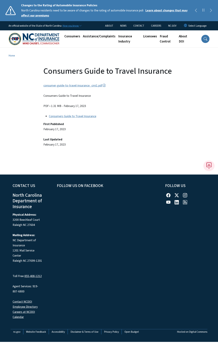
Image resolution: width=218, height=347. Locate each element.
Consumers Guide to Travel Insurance (72, 116)
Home (12, 55)
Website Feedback (36, 332)
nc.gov (16, 332)
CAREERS (156, 26)
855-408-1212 (33, 276)
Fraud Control (165, 39)
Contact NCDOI (22, 302)
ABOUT (109, 26)
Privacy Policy (111, 332)
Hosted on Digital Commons (192, 332)
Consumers (72, 36)
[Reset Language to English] (185, 25)
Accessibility (58, 332)
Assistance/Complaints (99, 36)
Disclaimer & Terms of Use (84, 332)
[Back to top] (209, 166)
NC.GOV (172, 26)
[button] (205, 39)
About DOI (183, 39)
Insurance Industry (125, 39)
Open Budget (131, 332)
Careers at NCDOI (24, 312)
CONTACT (138, 26)
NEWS (123, 26)
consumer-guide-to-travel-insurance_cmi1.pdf (73, 85)
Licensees (150, 36)
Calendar (18, 317)
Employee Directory (25, 307)
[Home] (34, 35)
